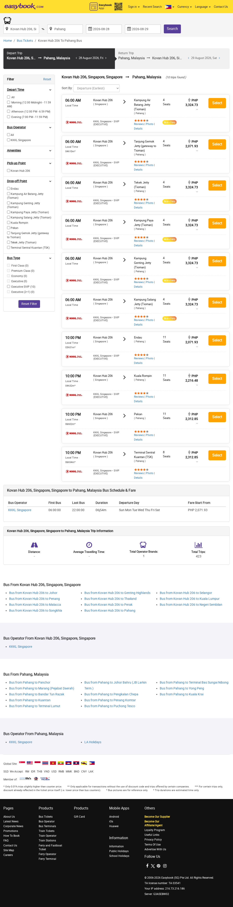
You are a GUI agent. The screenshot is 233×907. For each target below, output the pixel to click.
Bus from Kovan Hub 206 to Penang (34, 599)
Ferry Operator (47, 854)
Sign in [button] (132, 6)
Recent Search (152, 6)
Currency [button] (183, 6)
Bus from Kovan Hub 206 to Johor (33, 593)
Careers (8, 855)
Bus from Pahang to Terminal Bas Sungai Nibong (194, 682)
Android (114, 816)
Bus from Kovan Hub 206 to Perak (108, 605)
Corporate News (13, 826)
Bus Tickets (25, 41)
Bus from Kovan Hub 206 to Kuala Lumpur (190, 599)
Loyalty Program (154, 830)
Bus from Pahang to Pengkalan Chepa (111, 694)
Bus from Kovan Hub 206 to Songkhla (35, 611)
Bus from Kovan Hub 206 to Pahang (109, 611)
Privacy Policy (153, 839)
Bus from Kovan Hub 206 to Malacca (35, 605)
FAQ (5, 840)
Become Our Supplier (157, 816)
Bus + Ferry (169, 122)
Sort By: (67, 88)
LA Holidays (92, 742)
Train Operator (47, 835)
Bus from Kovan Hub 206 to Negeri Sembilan (191, 605)
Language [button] (201, 6)
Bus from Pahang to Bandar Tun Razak (36, 694)
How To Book (11, 835)
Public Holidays (119, 851)
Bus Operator (47, 821)
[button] (169, 6)
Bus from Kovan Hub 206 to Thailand (110, 599)
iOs (111, 821)
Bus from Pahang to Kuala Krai (181, 694)
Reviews (139, 124)
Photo (149, 124)
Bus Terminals (47, 826)
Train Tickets (46, 831)
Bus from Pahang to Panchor (29, 682)
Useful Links (151, 834)
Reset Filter (29, 304)
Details (138, 128)
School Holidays (119, 856)
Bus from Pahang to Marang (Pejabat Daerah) (41, 688)
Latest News (10, 821)
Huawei (114, 826)
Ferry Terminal (47, 858)
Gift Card (79, 816)
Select (217, 103)
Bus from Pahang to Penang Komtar (110, 700)
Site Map (8, 850)
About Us (9, 816)
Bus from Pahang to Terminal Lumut (34, 706)
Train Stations (47, 840)
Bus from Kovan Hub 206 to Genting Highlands (117, 593)
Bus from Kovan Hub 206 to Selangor (186, 593)
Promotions (10, 831)
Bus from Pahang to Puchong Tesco (109, 706)
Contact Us (221, 6)
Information (116, 846)
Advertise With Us (155, 849)
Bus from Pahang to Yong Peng (182, 688)
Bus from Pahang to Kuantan (30, 700)
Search (172, 29)
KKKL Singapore (19, 510)
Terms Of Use (152, 844)
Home (7, 41)
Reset (47, 79)
